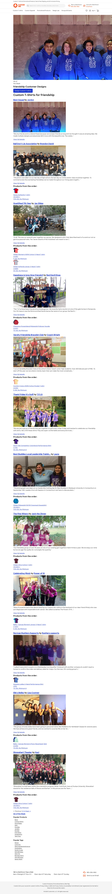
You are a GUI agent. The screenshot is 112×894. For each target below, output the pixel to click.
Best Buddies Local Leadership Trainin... (32, 454)
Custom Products (47, 884)
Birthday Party (19, 855)
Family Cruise (19, 850)
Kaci (37, 752)
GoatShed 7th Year (22, 203)
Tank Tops (18, 836)
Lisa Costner (33, 692)
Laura (56, 454)
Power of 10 (39, 573)
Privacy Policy (44, 886)
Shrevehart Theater (22, 752)
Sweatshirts (18, 834)
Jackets (17, 829)
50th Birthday (19, 852)
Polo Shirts (18, 832)
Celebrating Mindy (22, 573)
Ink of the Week (19, 814)
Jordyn (30, 100)
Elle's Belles (18, 692)
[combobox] (45, 5)
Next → (28, 811)
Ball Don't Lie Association (25, 143)
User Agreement (85, 886)
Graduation (18, 848)
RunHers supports (50, 633)
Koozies (17, 831)
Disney (17, 843)
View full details (19, 139)
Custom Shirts (19, 821)
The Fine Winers (20, 513)
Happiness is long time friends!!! (28, 275)
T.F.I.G (40, 394)
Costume (17, 844)
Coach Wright (53, 335)
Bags (16, 820)
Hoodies (17, 827)
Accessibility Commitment (71, 886)
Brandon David (47, 143)
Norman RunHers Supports (26, 633)
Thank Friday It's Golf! (23, 394)
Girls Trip (17, 854)
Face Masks (18, 823)
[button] (92, 6)
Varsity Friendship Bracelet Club (28, 335)
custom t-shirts (35, 886)
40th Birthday (19, 857)
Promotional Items (58, 884)
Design (23, 91)
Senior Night (18, 859)
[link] (19, 6)
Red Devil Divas (53, 275)
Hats (16, 825)
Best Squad (18, 100)
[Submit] (27, 5)
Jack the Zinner (39, 513)
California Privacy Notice (56, 886)
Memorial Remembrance (22, 846)
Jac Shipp (38, 203)
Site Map (67, 884)
